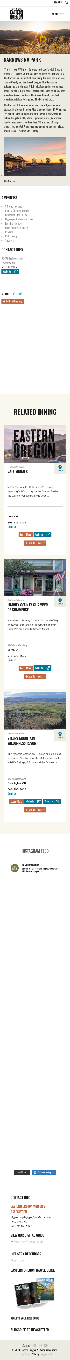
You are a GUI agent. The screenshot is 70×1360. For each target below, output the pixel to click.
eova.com (19, 1260)
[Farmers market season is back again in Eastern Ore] (35, 1124)
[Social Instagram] (40, 1345)
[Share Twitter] (20, 294)
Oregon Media (47, 1354)
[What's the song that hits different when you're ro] (35, 1153)
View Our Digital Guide (28, 1242)
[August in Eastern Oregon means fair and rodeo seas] (35, 949)
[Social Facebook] (34, 1345)
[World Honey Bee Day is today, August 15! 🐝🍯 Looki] (35, 890)
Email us (11, 527)
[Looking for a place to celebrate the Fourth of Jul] (35, 1095)
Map (60, 471)
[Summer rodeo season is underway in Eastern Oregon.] (35, 1065)
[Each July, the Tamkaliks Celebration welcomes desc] (35, 1007)
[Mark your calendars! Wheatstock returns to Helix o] (35, 919)
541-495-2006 (9, 267)
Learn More (25, 535)
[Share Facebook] (13, 294)
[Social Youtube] (46, 1345)
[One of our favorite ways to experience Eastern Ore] (35, 978)
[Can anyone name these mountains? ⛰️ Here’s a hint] (35, 1036)
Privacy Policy (23, 1354)
